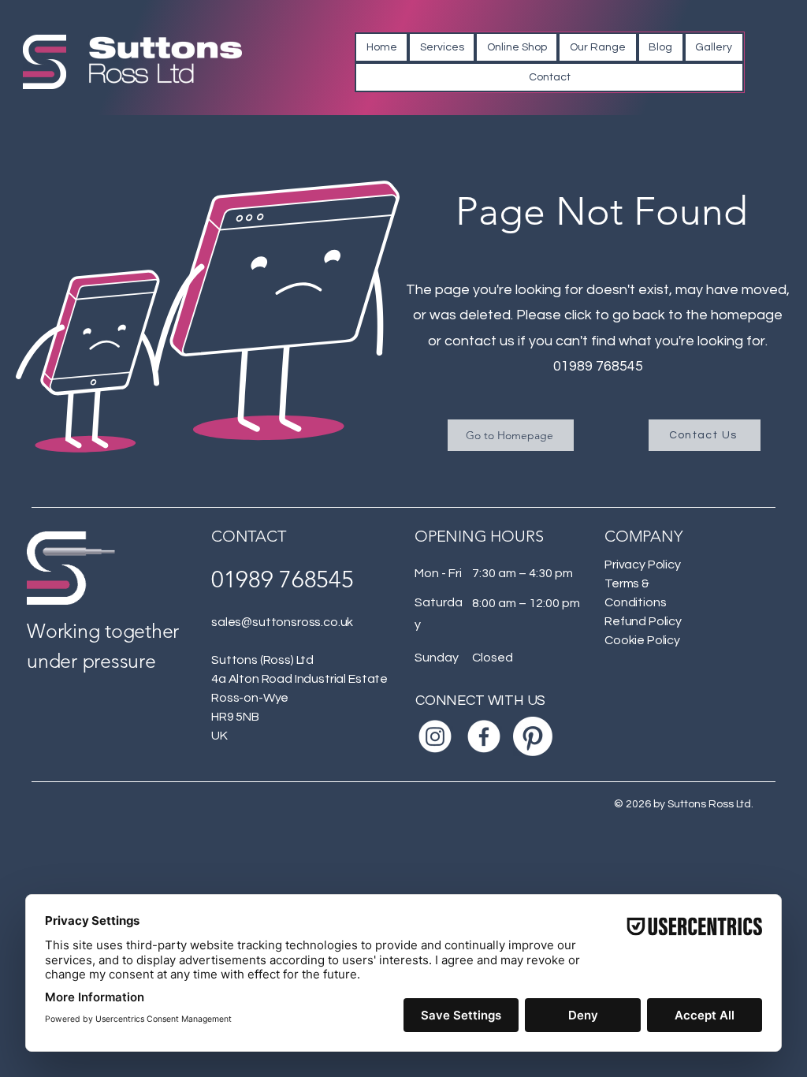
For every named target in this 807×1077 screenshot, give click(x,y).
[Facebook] (484, 736)
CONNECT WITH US (480, 700)
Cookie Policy (642, 640)
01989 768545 (598, 366)
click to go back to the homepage (673, 314)
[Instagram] (435, 736)
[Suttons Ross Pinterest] (532, 736)
